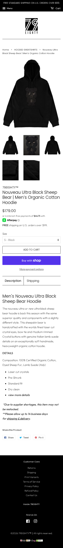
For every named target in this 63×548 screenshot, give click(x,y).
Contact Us (31, 495)
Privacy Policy (32, 486)
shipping (13, 225)
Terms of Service (31, 481)
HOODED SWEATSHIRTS (25, 49)
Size (4, 233)
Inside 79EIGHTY (31, 504)
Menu (9, 8)
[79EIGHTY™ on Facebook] (28, 521)
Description (13, 281)
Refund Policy (31, 490)
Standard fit (15, 383)
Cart (58, 8)
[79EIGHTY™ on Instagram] (35, 521)
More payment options (32, 269)
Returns (32, 467)
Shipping (33, 281)
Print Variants (32, 477)
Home (5, 49)
